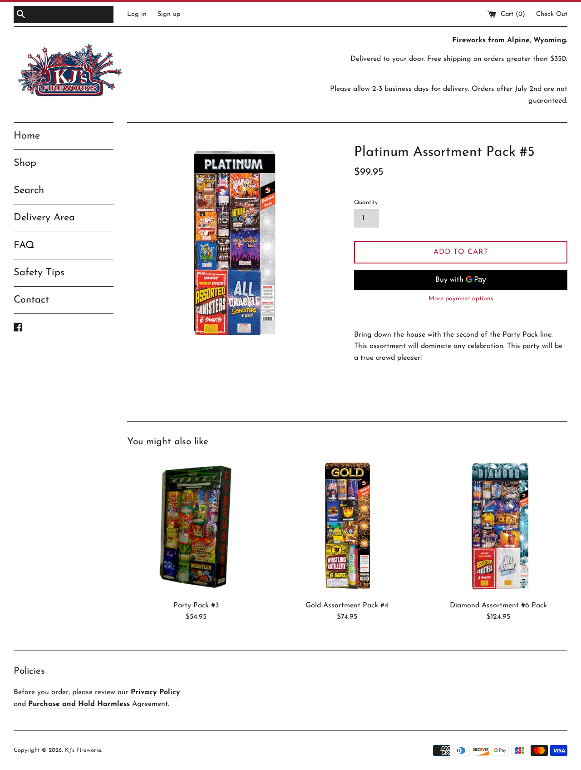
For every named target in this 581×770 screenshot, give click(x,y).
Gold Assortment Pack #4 (347, 605)
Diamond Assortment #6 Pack (498, 605)
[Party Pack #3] (196, 527)
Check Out (551, 14)
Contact (31, 300)
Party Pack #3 (196, 605)
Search (29, 190)
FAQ (24, 245)
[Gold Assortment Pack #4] (347, 527)
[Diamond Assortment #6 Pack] (498, 527)
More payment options (460, 298)
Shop (25, 163)
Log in (137, 14)
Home (27, 136)
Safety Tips (39, 273)
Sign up (169, 14)
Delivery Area (44, 218)
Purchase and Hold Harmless (79, 704)
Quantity (366, 202)
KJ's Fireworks (83, 750)
